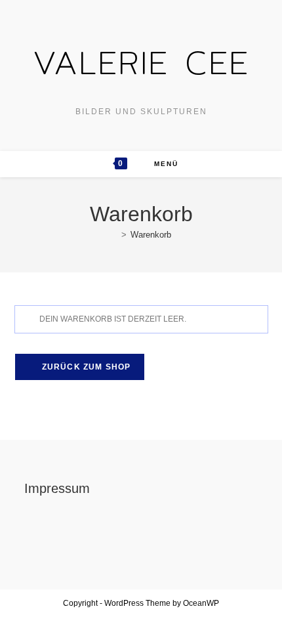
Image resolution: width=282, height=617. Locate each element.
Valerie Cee (141, 62)
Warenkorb (151, 235)
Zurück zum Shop (85, 367)
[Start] (114, 235)
